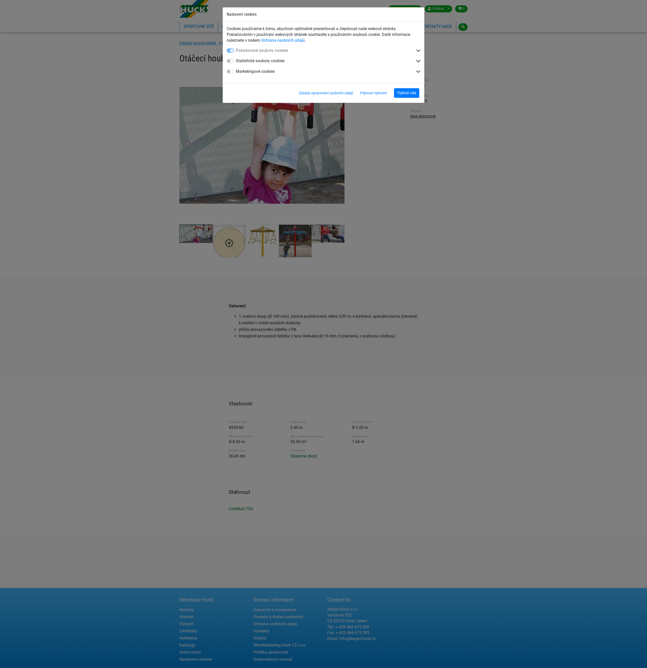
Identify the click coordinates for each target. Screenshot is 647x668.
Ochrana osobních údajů (283, 40)
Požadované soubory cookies (262, 50)
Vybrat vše (406, 92)
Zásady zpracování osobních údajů (326, 93)
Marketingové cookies (255, 71)
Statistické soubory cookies (260, 60)
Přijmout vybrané (373, 93)
